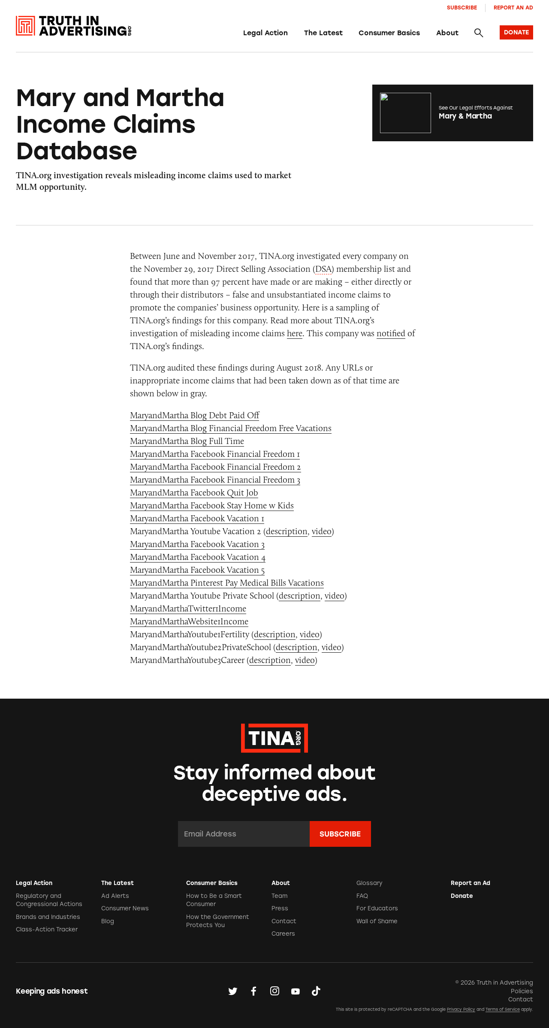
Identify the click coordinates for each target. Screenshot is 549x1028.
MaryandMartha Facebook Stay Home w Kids (212, 505)
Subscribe (462, 7)
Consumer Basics (389, 33)
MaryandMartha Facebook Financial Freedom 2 (215, 466)
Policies (522, 991)
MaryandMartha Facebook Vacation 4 (197, 556)
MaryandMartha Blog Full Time (187, 440)
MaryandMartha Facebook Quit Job (194, 492)
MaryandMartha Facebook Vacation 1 (197, 518)
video (322, 531)
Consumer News (125, 908)
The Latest (323, 33)
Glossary (369, 883)
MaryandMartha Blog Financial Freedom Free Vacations (231, 428)
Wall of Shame (377, 921)
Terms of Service (503, 1009)
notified (391, 333)
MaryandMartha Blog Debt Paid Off (194, 415)
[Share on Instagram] (274, 991)
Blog (107, 921)
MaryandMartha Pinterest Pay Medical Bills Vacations (227, 582)
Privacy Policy (461, 1009)
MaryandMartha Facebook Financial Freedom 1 (215, 453)
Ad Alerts (115, 896)
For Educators (377, 908)
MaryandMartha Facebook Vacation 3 (197, 543)
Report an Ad (513, 7)
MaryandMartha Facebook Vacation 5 (197, 569)
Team (279, 896)
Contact (283, 921)
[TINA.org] (274, 736)
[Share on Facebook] (253, 991)
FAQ (362, 896)
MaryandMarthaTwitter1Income (188, 608)
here (294, 333)
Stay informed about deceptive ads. (274, 783)
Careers (283, 934)
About (447, 33)
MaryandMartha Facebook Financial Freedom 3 (215, 479)
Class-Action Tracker (47, 929)
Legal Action (265, 33)
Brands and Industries (48, 917)
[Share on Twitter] (232, 991)
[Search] (478, 33)
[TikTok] (316, 991)
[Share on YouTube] (295, 991)
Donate (462, 896)
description (287, 531)
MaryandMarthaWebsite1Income (189, 621)
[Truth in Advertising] (73, 26)
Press (279, 908)
